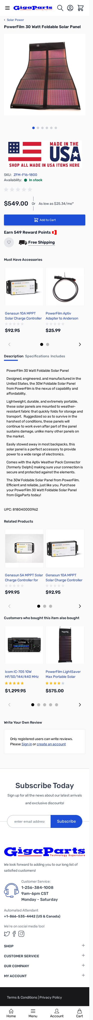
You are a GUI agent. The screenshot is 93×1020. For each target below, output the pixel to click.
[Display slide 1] (42, 344)
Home (11, 1016)
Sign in (27, 744)
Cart (79, 1016)
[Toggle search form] (60, 8)
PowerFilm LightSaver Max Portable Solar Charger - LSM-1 (63, 677)
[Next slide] (79, 344)
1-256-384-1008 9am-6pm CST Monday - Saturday (39, 893)
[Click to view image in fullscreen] (44, 74)
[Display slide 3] (51, 606)
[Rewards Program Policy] (54, 232)
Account (56, 1016)
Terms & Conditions (22, 997)
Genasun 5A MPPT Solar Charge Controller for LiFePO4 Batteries (24, 580)
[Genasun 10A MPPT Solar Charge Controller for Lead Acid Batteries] (24, 286)
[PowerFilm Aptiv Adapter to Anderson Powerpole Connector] (65, 286)
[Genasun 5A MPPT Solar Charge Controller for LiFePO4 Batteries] (24, 548)
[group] (19, 190)
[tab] (14, 358)
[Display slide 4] (51, 705)
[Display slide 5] (57, 705)
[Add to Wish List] (9, 242)
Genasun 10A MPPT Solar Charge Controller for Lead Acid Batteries (23, 318)
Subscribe (66, 821)
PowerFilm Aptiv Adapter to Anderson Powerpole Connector (63, 318)
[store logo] (35, 8)
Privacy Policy (50, 997)
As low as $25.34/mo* (56, 204)
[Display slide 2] (48, 344)
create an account (51, 744)
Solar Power (14, 20)
